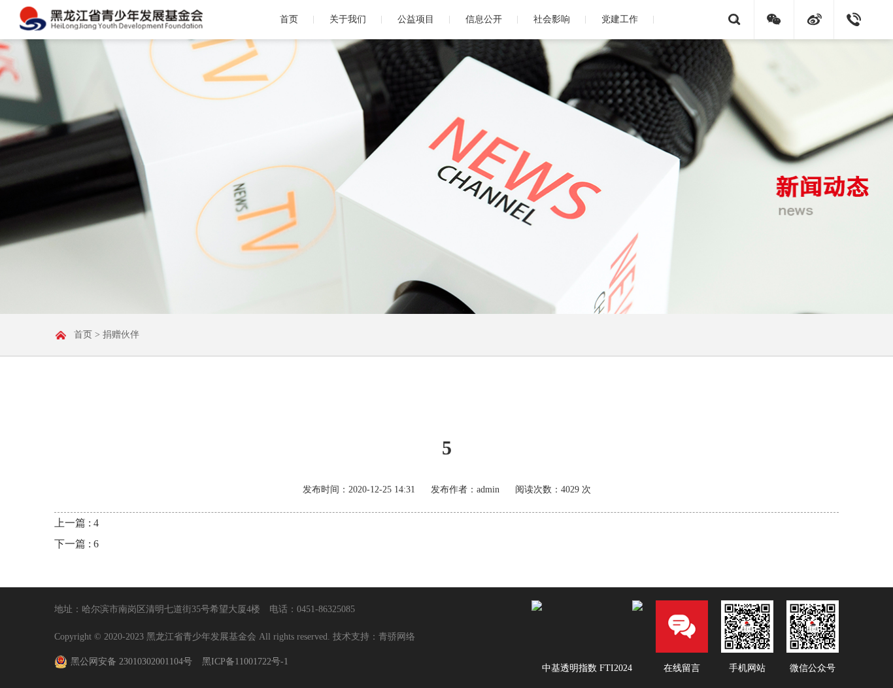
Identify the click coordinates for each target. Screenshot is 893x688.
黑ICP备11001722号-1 (245, 661)
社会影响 (551, 19)
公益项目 (415, 19)
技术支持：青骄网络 (374, 637)
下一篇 (76, 543)
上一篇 (76, 522)
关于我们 (347, 19)
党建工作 (619, 19)
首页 (289, 19)
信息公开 (483, 19)
